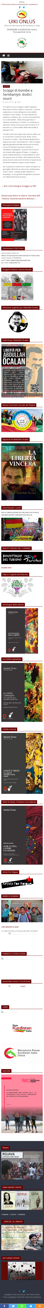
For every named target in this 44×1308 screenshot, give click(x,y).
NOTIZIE (6, 86)
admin (19, 102)
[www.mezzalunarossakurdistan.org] (8, 1012)
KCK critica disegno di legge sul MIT (18, 186)
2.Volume (13, 1214)
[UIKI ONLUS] (3, 55)
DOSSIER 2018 (6, 568)
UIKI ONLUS (22, 21)
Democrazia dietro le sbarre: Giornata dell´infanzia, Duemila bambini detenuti (20, 197)
